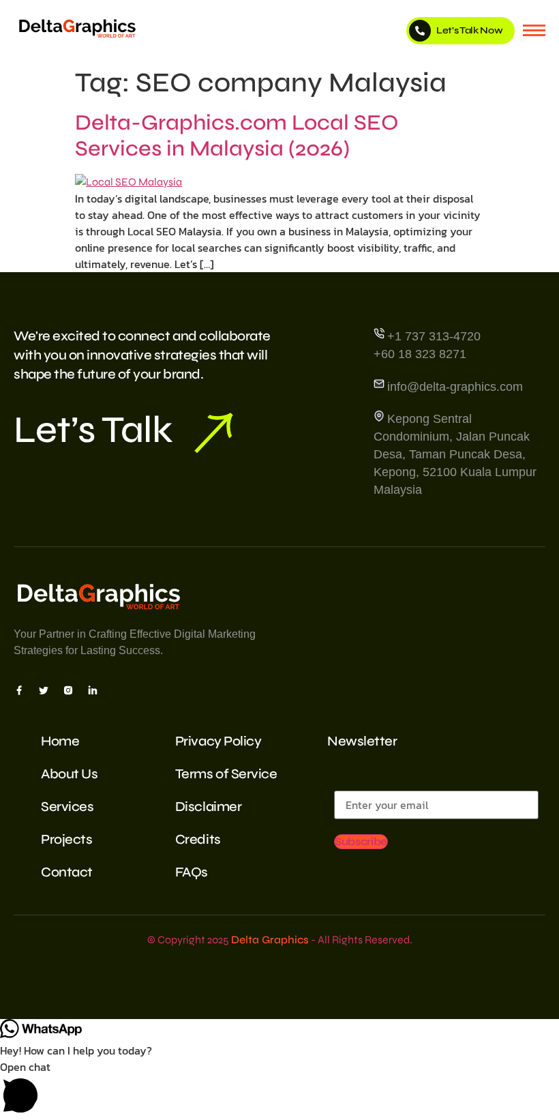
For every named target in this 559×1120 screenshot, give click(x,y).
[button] (279, 1089)
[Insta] (68, 689)
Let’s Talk (93, 429)
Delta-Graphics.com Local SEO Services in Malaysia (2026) (237, 135)
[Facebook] (19, 689)
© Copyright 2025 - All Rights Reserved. (279, 939)
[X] (43, 689)
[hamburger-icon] (534, 30)
